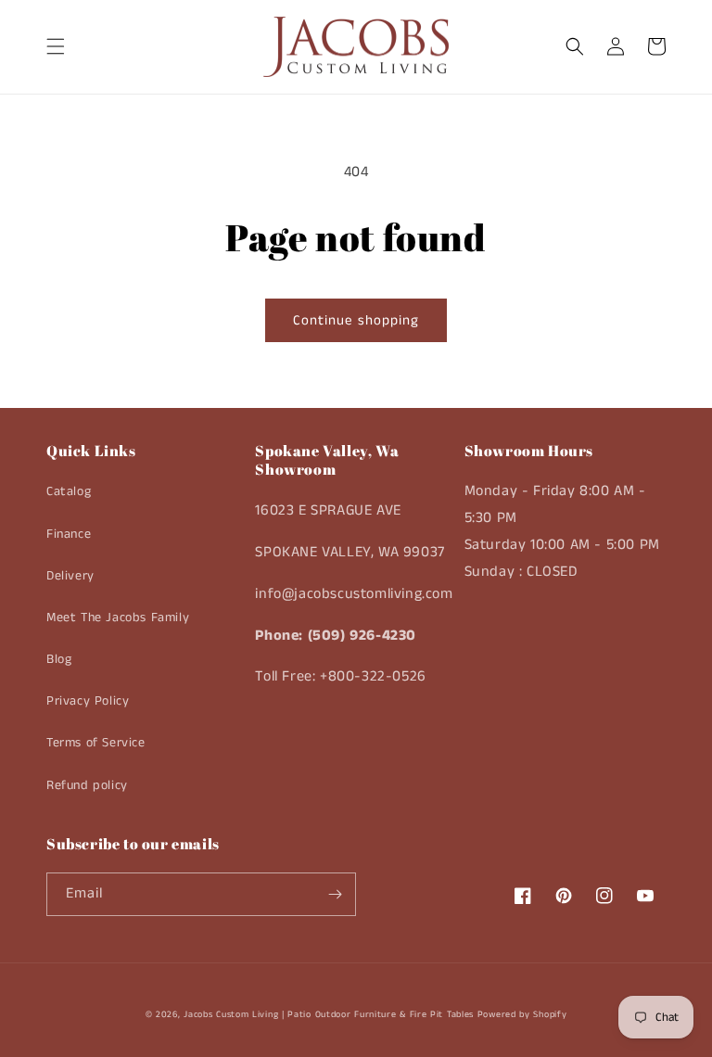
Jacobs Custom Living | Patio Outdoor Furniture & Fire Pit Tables (329, 1014)
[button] (55, 46)
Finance (68, 534)
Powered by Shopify (522, 1014)
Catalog (68, 491)
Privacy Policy (87, 701)
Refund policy (87, 785)
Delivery (70, 576)
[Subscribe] (334, 894)
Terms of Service (96, 742)
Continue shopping (356, 320)
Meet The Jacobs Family (117, 617)
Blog (58, 659)
